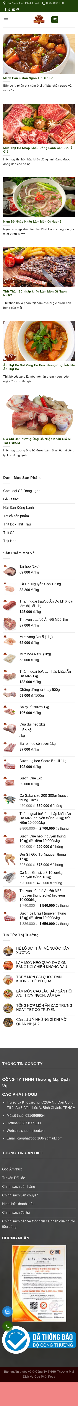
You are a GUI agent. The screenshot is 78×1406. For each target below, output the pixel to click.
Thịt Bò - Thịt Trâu (17, 524)
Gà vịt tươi (11, 499)
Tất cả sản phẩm (16, 516)
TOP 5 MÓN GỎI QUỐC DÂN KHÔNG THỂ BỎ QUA (39, 979)
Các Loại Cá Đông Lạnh (22, 491)
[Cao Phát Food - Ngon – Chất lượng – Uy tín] (39, 19)
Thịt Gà (9, 533)
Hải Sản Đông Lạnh (18, 507)
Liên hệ (26, 730)
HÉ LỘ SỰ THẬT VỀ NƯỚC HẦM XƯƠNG (43, 950)
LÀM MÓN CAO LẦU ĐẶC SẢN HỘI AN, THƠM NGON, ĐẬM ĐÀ (44, 993)
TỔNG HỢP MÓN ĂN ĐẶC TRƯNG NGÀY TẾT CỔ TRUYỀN (44, 1008)
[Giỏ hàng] (54, 19)
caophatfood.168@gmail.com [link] (39, 1138)
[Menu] (5, 19)
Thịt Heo (9, 541)
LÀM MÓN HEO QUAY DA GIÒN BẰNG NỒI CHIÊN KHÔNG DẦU (41, 965)
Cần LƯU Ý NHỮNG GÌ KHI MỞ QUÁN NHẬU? (41, 1022)
